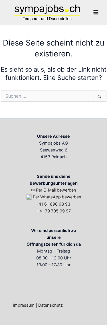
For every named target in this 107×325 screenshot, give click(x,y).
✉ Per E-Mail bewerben (53, 190)
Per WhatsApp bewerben (56, 197)
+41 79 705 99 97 (54, 211)
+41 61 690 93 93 (53, 204)
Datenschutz (50, 305)
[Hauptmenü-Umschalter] (96, 12)
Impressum (24, 305)
